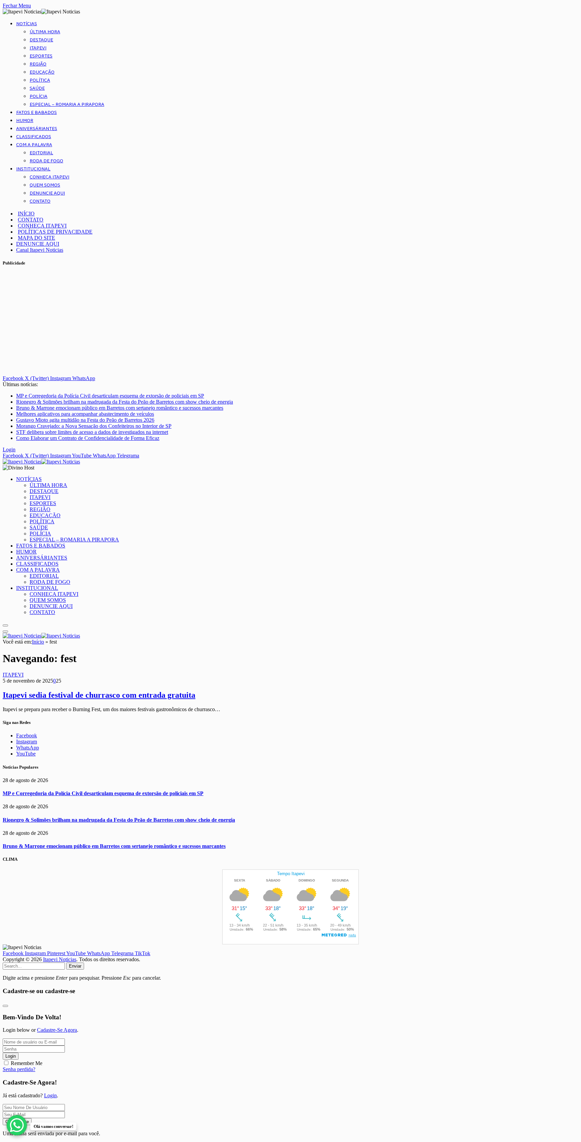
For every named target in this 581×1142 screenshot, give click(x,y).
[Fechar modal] (5, 1006)
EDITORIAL (41, 153)
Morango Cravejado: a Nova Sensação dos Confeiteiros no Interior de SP (93, 426)
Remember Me (26, 1063)
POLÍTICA (40, 80)
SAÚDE (37, 88)
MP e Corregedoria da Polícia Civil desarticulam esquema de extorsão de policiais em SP (110, 396)
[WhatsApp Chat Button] (17, 1125)
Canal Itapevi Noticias (39, 250)
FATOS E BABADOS (36, 113)
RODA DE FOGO (46, 161)
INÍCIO (26, 213)
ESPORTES (41, 56)
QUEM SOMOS (45, 185)
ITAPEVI (38, 48)
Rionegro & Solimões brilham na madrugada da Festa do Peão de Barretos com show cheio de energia (124, 402)
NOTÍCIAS (26, 24)
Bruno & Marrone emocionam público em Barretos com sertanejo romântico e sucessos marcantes (119, 408)
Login (10, 1056)
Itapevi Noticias (59, 959)
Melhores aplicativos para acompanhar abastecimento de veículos (85, 414)
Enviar (75, 966)
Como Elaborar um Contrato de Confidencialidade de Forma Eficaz (87, 438)
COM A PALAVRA (34, 145)
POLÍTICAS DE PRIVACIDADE (55, 232)
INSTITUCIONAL (33, 169)
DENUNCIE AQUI (47, 193)
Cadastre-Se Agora (57, 1030)
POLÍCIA (38, 96)
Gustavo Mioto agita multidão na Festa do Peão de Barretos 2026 (85, 420)
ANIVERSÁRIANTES (36, 129)
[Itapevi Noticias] (41, 461)
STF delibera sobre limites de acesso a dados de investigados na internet (92, 432)
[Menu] (5, 625)
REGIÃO (38, 64)
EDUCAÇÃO (42, 72)
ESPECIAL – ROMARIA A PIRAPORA (67, 104)
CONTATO (40, 201)
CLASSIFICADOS (33, 137)
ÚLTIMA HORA (45, 32)
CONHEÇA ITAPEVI (49, 177)
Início (38, 642)
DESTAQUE (41, 40)
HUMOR (24, 121)
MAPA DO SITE (36, 238)
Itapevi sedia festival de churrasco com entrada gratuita (99, 695)
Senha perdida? (19, 1069)
